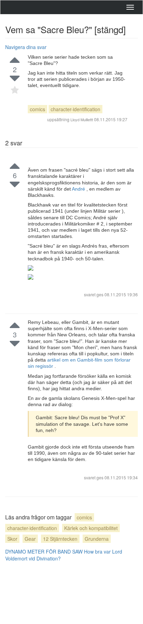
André (79, 189)
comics (37, 109)
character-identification (75, 109)
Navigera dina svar (26, 47)
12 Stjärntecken (60, 538)
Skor (12, 538)
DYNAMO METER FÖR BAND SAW (44, 551)
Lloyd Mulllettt (81, 119)
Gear (30, 538)
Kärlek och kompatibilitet (91, 528)
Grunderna (97, 538)
